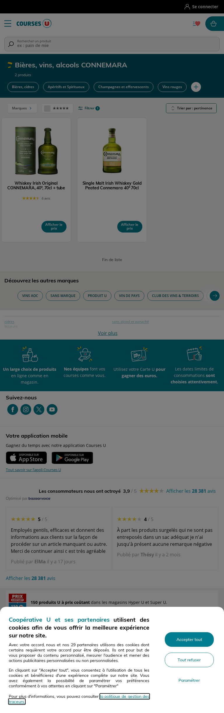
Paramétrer (189, 680)
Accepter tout (189, 639)
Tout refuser (189, 660)
